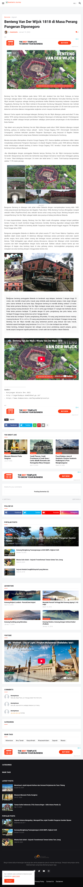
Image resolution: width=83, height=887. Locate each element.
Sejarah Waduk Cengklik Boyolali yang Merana (32, 569)
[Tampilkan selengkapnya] (47, 425)
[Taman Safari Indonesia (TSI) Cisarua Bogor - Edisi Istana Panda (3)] (7, 807)
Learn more (16, 876)
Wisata (63, 740)
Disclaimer (59, 881)
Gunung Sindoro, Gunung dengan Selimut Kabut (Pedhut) (59, 623)
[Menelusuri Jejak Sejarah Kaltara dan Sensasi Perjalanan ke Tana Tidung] (7, 787)
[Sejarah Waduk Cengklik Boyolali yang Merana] (9, 571)
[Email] (43, 425)
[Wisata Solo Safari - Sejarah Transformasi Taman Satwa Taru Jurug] (9, 562)
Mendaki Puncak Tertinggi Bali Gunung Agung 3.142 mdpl (60, 603)
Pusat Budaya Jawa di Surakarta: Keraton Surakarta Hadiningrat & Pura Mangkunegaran (66, 459)
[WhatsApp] (35, 425)
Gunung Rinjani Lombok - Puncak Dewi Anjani (19, 602)
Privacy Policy (39, 881)
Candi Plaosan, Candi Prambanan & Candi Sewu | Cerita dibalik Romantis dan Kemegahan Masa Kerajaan (40, 459)
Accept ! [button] (9, 881)
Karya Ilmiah (31, 740)
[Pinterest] (39, 425)
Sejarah (14, 17)
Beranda (7, 17)
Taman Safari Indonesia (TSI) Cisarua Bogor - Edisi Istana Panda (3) (37, 805)
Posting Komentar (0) (41, 491)
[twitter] (39, 871)
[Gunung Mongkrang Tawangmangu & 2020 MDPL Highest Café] (9, 552)
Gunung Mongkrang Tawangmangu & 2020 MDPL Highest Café (37, 550)
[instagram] (48, 871)
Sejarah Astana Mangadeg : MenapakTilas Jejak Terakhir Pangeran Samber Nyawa (42, 820)
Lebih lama (76, 499)
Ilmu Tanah (20, 740)
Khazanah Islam (43, 740)
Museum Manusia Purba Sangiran (13, 457)
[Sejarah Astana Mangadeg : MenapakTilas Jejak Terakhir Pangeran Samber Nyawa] (7, 822)
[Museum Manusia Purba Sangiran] (7, 797)
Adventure (9, 740)
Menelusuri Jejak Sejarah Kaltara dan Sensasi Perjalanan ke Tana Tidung (39, 785)
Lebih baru (6, 499)
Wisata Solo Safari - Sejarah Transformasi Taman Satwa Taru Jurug (39, 560)
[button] (3, 3)
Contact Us (50, 881)
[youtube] (44, 871)
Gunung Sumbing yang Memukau (15, 622)
